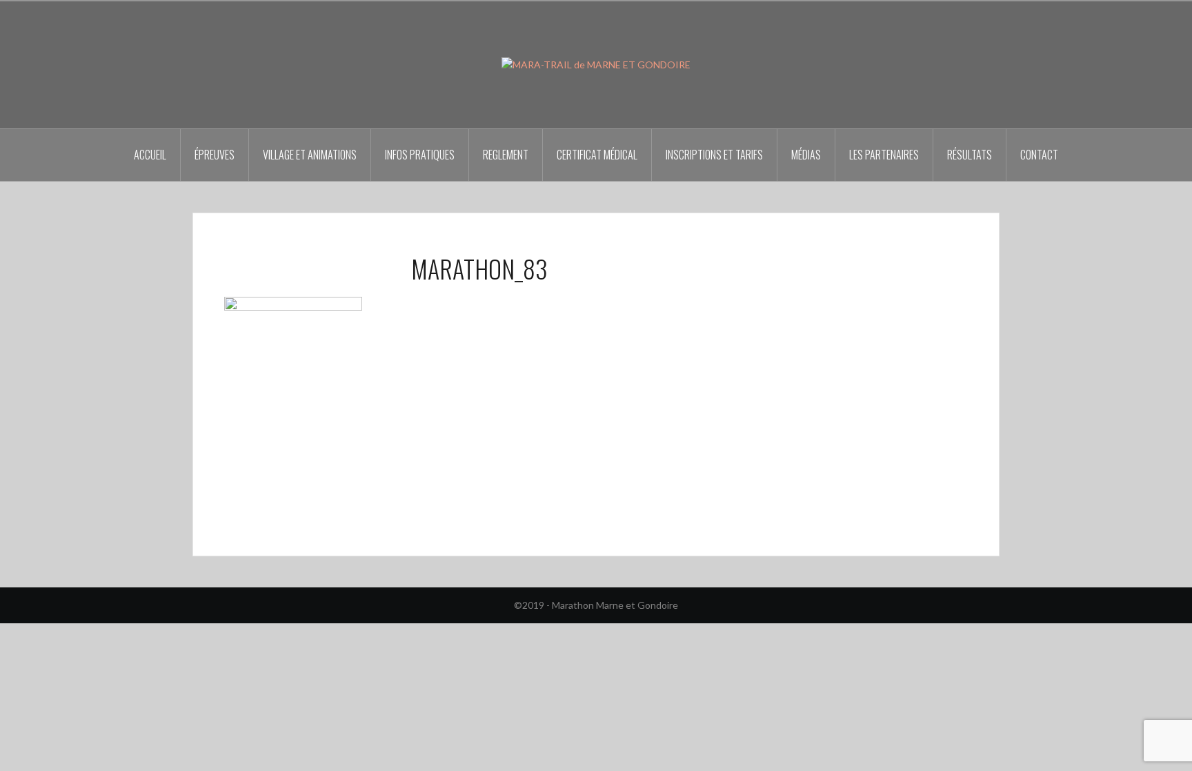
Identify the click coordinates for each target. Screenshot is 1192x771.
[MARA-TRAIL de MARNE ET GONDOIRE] (596, 64)
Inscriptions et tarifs (714, 154)
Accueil (150, 154)
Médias (806, 154)
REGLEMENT (505, 154)
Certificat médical (597, 154)
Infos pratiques (420, 154)
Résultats (969, 154)
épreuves (215, 154)
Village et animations (310, 154)
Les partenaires (884, 154)
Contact (1039, 154)
